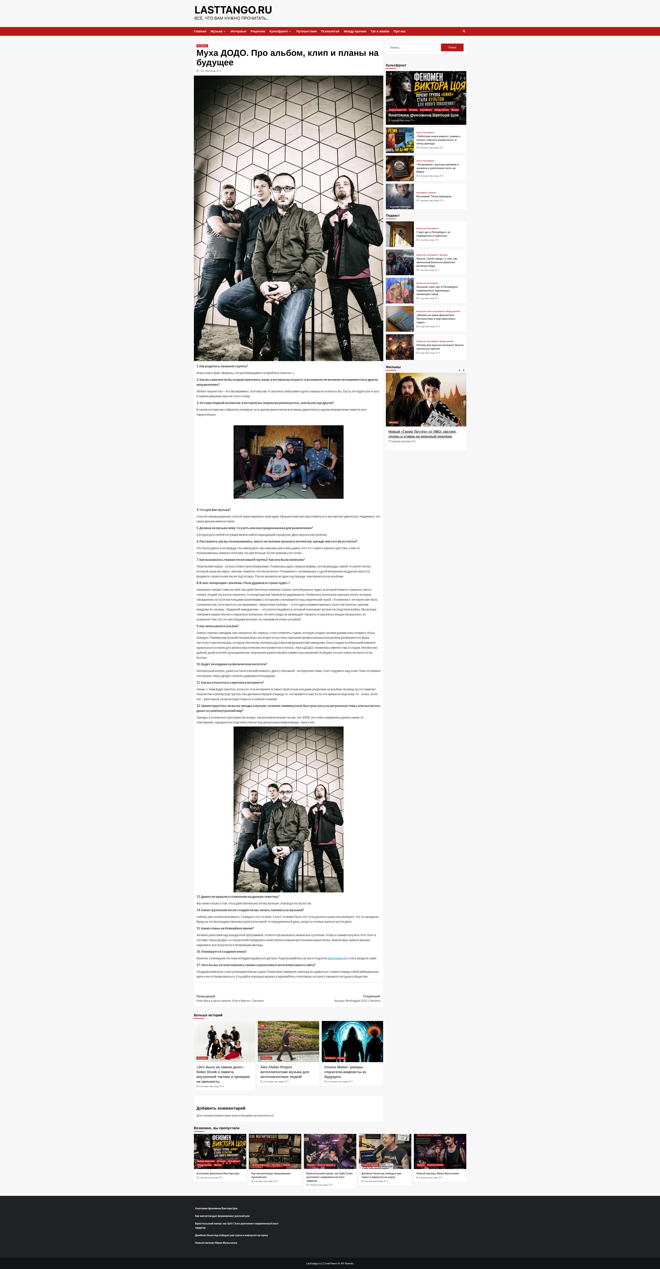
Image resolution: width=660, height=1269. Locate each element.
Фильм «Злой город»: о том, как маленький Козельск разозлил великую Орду (436, 262)
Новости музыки (325, 1165)
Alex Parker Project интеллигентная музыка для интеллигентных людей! (284, 1072)
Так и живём (380, 31)
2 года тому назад (427, 326)
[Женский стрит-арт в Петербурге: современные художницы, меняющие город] (400, 290)
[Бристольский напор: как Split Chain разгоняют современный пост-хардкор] (330, 1151)
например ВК (338, 958)
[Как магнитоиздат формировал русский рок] (275, 1151)
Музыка (216, 31)
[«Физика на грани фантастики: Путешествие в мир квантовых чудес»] (400, 319)
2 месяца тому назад (400, 120)
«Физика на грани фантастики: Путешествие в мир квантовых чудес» (435, 319)
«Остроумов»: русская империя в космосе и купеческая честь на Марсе (437, 168)
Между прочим (355, 31)
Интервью (238, 31)
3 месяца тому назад (373, 1181)
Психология (330, 31)
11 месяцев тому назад (337, 1082)
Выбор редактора (397, 110)
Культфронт (279, 31)
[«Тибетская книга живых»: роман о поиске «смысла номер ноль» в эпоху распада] (400, 140)
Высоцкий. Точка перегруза (433, 196)
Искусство (421, 229)
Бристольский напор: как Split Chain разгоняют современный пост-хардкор (329, 1177)
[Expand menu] (224, 31)
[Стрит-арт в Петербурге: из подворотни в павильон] (400, 234)
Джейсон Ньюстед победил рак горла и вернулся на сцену (231, 1235)
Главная (200, 31)
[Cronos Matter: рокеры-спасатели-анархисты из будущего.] (352, 1041)
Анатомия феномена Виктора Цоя (423, 115)
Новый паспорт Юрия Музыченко (437, 1173)
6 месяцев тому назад (401, 446)
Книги (419, 133)
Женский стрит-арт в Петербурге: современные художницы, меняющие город (437, 290)
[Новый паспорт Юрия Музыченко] (440, 1151)
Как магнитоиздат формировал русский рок (222, 1215)
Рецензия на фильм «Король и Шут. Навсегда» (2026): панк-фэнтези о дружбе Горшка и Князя (423, 436)
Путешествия (306, 31)
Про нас (400, 31)
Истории (413, 110)
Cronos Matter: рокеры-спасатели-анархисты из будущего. (345, 1072)
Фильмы (443, 255)
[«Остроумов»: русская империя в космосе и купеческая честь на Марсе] (400, 168)
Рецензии (258, 31)
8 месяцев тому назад (209, 1086)
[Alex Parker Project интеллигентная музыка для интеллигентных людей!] (288, 1041)
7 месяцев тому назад (429, 200)
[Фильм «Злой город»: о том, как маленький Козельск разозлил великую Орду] (400, 262)
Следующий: (358, 998)
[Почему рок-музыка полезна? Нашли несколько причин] (400, 347)
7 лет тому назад (207, 71)
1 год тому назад (426, 240)
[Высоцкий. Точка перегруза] (400, 196)
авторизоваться (263, 1115)
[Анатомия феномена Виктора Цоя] (426, 98)
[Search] (464, 31)
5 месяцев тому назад (429, 148)
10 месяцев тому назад (273, 1082)
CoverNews (330, 1263)
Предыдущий (230, 998)
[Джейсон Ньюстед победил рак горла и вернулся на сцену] (385, 1151)
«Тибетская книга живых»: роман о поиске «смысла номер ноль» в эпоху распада (438, 140)
